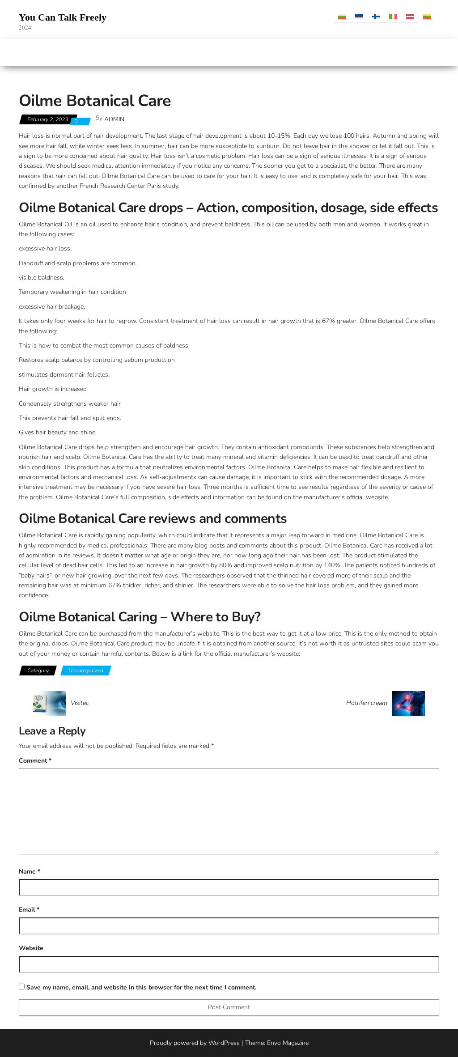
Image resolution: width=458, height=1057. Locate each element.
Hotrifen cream (366, 703)
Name (29, 871)
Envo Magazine (288, 1043)
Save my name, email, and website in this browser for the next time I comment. (141, 987)
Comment (35, 760)
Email (29, 909)
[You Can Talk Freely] (23, 52)
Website (31, 948)
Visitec (80, 703)
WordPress (224, 1043)
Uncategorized (85, 670)
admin (114, 119)
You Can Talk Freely (62, 17)
